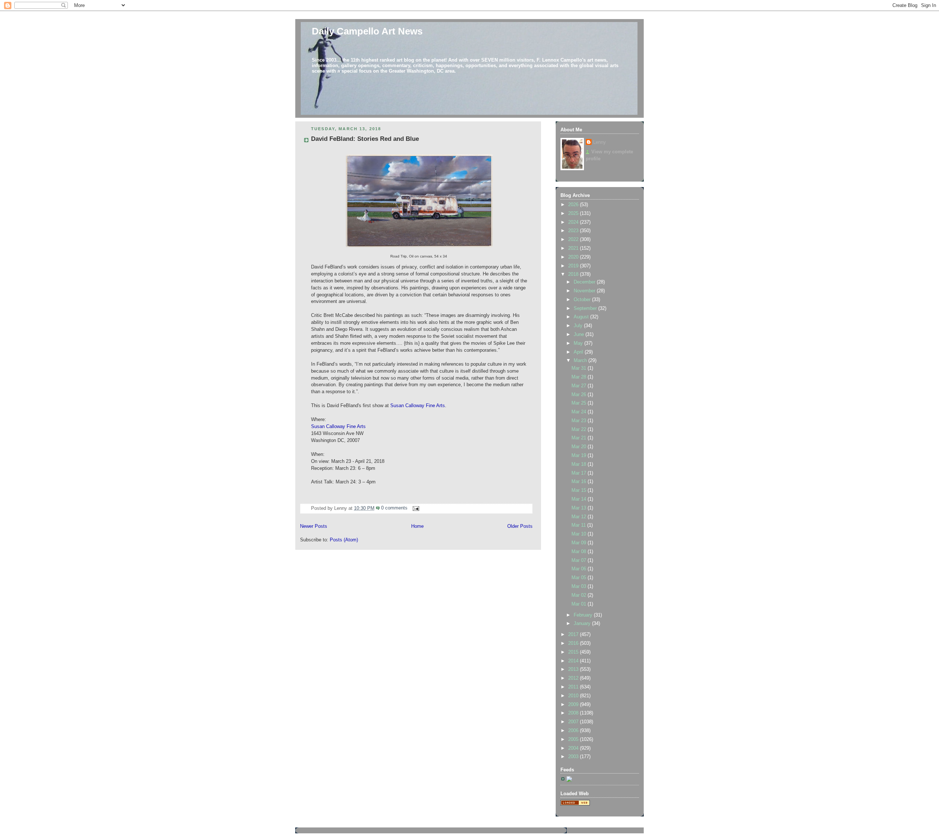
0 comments (394, 508)
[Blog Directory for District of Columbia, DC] (575, 804)
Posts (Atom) (344, 539)
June (579, 334)
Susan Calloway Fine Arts (417, 405)
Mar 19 (579, 455)
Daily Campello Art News (367, 31)
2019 (574, 265)
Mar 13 (579, 508)
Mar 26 (579, 394)
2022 (574, 239)
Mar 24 (579, 411)
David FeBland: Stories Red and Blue (365, 138)
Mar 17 (579, 473)
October (583, 299)
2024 (574, 222)
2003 (574, 756)
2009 (574, 704)
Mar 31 (579, 368)
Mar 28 (579, 377)
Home (417, 526)
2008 (574, 713)
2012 (574, 678)
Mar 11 (579, 525)
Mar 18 (579, 464)
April (579, 352)
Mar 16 (579, 481)
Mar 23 (579, 420)
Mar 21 (579, 438)
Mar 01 (579, 604)
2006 (574, 730)
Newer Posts (313, 526)
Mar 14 (579, 499)
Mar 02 (579, 595)
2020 (574, 257)
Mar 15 (579, 490)
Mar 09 (579, 542)
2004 (574, 748)
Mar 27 (579, 385)
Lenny (599, 142)
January (583, 623)
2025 (574, 213)
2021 (574, 248)
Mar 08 (579, 551)
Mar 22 (579, 429)
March (581, 360)
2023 (574, 230)
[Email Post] (415, 508)
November (585, 290)
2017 (574, 634)
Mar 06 (579, 568)
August (582, 316)
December (585, 282)
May (579, 343)
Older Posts (520, 526)
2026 (574, 204)
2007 (574, 721)
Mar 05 (579, 577)
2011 (574, 687)
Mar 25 (579, 403)
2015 (574, 652)
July (579, 325)
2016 (574, 643)
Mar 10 (579, 534)
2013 (574, 669)
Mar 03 (579, 586)
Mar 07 (579, 560)
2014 (574, 661)
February (584, 615)
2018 (574, 274)
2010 (574, 695)
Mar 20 (579, 446)
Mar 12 (579, 516)
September (586, 308)
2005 (574, 739)
